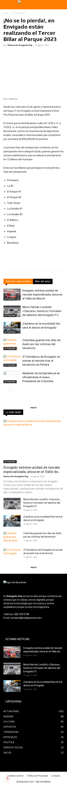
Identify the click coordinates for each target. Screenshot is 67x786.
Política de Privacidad (37, 775)
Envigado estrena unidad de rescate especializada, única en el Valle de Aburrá (42, 294)
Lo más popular (42, 412)
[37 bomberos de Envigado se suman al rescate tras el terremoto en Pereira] (12, 361)
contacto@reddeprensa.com (26, 617)
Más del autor (43, 281)
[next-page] (11, 390)
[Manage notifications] (7, 778)
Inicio (6, 12)
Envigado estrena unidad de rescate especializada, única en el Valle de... (31, 469)
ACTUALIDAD (18, 12)
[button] (5, 4)
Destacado (24, 412)
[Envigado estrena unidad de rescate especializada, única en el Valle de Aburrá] (12, 294)
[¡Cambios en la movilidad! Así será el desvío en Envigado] (12, 328)
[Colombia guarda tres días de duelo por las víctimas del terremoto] (12, 344)
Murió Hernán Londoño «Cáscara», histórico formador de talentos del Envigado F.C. (42, 311)
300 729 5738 (21, 614)
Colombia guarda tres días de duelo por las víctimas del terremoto (41, 344)
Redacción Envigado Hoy (20, 45)
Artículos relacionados (18, 281)
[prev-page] (5, 390)
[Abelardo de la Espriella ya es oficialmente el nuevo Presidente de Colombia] (12, 377)
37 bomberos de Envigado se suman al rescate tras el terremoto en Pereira (41, 360)
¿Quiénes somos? (15, 775)
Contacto (55, 775)
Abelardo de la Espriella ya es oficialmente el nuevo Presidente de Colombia (41, 377)
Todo (12, 412)
